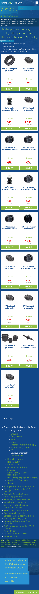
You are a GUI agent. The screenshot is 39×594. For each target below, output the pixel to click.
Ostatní (10, 483)
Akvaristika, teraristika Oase (16, 534)
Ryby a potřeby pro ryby (15, 513)
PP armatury (13, 465)
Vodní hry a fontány (13, 508)
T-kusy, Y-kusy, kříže (20, 447)
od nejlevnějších (20, 43)
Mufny (14, 442)
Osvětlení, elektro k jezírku (16, 505)
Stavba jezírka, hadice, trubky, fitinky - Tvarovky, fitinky (19, 20)
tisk (35, 592)
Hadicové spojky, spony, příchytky (22, 478)
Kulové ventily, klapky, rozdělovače (17, 474)
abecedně (7, 43)
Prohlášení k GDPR (14, 567)
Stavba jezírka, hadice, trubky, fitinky (15, 19)
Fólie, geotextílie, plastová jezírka (19, 486)
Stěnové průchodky (19, 453)
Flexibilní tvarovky (15, 459)
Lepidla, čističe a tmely (17, 480)
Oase (10, 41)
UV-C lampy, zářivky (13, 497)
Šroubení (15, 434)
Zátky (13, 450)
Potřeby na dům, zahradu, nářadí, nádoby (19, 527)
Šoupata (11, 470)
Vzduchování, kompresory (15, 502)
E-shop (9, 418)
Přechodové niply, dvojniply (23, 445)
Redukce (15, 439)
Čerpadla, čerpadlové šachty (16, 494)
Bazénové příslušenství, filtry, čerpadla (17, 522)
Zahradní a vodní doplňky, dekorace (20, 516)
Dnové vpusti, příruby (17, 467)
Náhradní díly (10, 531)
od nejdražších (9, 46)
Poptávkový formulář (15, 564)
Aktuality (9, 581)
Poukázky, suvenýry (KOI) (15, 518)
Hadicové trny (17, 456)
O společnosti (12, 577)
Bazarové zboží (10, 536)
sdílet (30, 592)
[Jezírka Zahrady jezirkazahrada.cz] (1, 19)
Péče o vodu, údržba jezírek (16, 510)
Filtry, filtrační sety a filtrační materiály (17, 490)
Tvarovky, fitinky (14, 430)
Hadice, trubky (13, 462)
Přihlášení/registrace (10, 16)
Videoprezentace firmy (16, 573)
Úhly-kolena (16, 437)
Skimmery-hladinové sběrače (17, 499)
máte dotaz (21, 592)
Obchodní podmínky (15, 560)
